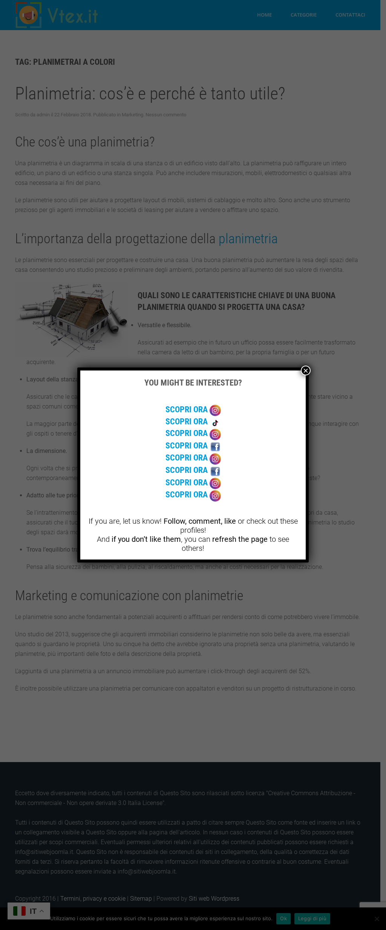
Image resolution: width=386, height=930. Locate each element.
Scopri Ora (187, 409)
